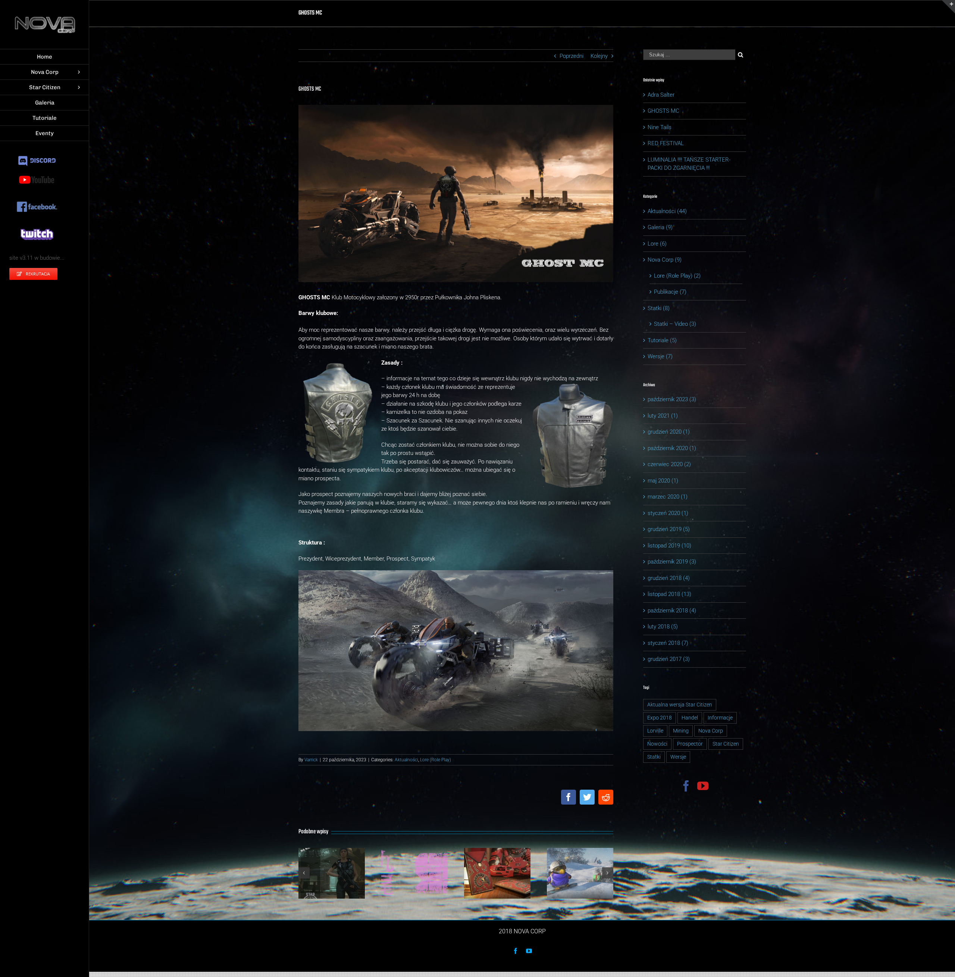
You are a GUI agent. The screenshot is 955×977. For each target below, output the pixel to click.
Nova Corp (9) (665, 259)
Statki (654, 757)
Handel (690, 718)
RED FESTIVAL (666, 143)
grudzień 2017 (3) (669, 659)
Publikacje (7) (670, 291)
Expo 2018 (659, 718)
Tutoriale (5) (662, 340)
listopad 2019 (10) (669, 545)
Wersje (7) (660, 356)
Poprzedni (571, 56)
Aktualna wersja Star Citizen (679, 705)
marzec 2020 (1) (668, 496)
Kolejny (599, 56)
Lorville (655, 731)
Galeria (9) (660, 227)
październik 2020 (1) (672, 448)
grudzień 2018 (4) (669, 578)
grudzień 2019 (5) (669, 529)
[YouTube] (702, 786)
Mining (681, 731)
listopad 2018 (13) (669, 594)
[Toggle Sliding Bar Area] (948, 6)
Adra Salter (661, 94)
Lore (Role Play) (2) (677, 275)
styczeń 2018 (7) (668, 643)
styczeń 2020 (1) (668, 513)
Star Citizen (726, 744)
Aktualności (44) (667, 211)
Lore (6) (657, 243)
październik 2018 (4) (672, 610)
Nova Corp (710, 731)
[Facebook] (686, 786)
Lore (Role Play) (435, 759)
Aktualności (406, 759)
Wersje (678, 757)
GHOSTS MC (663, 110)
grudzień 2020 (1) (669, 431)
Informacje (720, 718)
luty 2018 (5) (663, 626)
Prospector (690, 744)
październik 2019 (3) (672, 561)
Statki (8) (659, 308)
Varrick (311, 759)
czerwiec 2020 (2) (669, 464)
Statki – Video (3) (675, 324)
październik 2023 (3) (672, 399)
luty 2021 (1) (663, 415)
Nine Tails (659, 127)
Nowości (657, 744)
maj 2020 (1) (663, 480)
